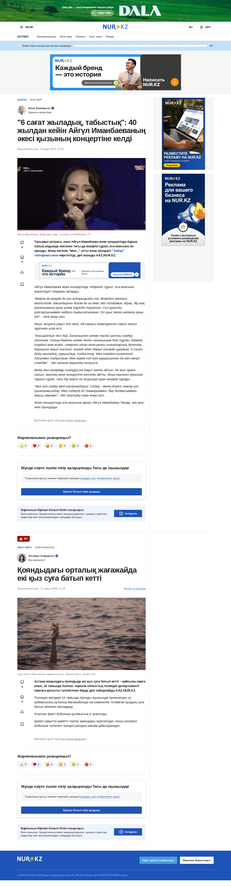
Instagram (131, 513)
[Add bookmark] (22, 284)
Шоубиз (23, 36)
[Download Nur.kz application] (115, 11)
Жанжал (80, 36)
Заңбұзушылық (44, 547)
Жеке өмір (66, 36)
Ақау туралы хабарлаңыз (158, 860)
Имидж (110, 36)
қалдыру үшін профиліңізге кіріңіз (100, 478)
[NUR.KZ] (115, 27)
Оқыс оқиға (95, 36)
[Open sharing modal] (22, 272)
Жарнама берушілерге (197, 860)
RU (191, 27)
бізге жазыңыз (76, 420)
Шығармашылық (46, 36)
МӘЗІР (29, 27)
